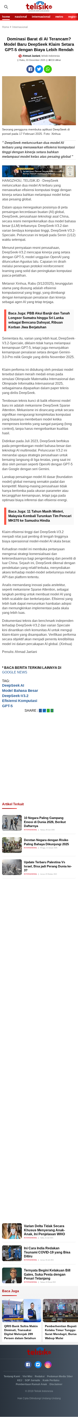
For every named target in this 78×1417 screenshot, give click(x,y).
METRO (59, 16)
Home (6, 27)
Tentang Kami (12, 1376)
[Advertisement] (39, 762)
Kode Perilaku (51, 1380)
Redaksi (40, 1376)
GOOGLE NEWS (14, 672)
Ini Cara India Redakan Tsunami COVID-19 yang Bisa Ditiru (47, 1252)
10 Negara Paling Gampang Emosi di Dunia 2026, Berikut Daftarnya (45, 822)
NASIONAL (21, 16)
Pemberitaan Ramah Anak (31, 1384)
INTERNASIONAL (41, 16)
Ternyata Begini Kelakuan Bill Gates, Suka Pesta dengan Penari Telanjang (47, 1274)
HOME (6, 16)
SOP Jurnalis (32, 1380)
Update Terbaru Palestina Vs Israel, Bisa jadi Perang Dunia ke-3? (48, 866)
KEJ (19, 1380)
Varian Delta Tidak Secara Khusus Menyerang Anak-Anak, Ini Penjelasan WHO (44, 1230)
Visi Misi (27, 1376)
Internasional (20, 27)
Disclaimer (56, 1384)
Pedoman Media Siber (60, 1376)
